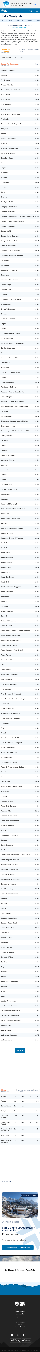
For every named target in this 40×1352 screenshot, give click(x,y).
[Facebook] (29, 1335)
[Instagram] (23, 1335)
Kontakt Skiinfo (20, 1311)
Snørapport (14, 20)
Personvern (20, 1317)
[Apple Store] (26, 1340)
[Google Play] (15, 1340)
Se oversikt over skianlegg (18, 1247)
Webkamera (27, 20)
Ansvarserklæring (20, 1320)
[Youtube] (12, 1335)
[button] (31, 11)
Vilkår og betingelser (20, 1322)
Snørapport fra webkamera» (20, 27)
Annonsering (20, 1314)
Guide (4, 20)
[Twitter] (18, 1335)
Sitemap (20, 1324)
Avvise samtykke (20, 1329)
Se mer (20, 1051)
